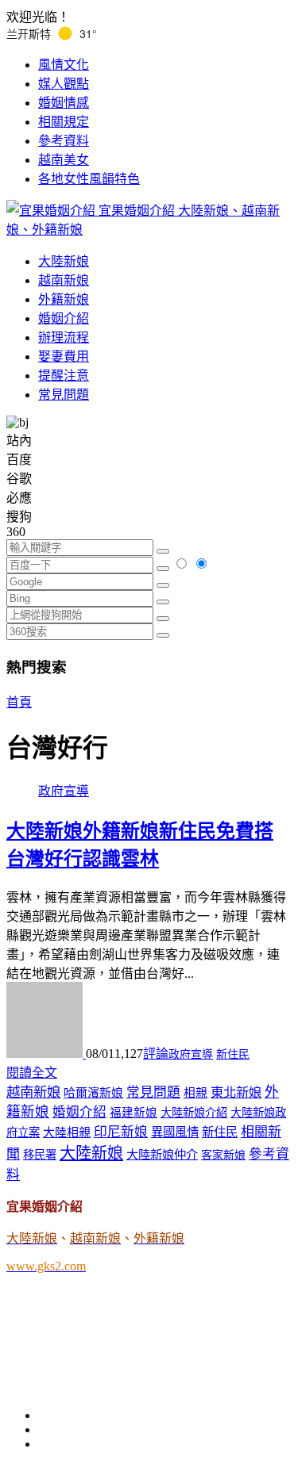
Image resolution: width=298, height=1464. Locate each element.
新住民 (233, 1054)
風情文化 (63, 64)
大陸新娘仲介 (162, 1154)
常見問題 (63, 394)
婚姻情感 (63, 102)
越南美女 (63, 160)
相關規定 (63, 121)
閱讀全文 (31, 1072)
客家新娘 (223, 1155)
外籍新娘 (63, 299)
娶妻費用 (63, 356)
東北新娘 (236, 1092)
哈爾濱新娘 (93, 1093)
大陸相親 (67, 1132)
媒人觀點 (63, 83)
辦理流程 (63, 337)
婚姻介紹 (63, 318)
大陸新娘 (63, 261)
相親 (195, 1093)
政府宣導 (63, 791)
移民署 (39, 1154)
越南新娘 (63, 280)
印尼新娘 (121, 1132)
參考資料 (63, 141)
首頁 (19, 702)
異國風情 (175, 1132)
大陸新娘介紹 (194, 1112)
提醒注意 (63, 375)
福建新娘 (133, 1112)
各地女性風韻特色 (89, 179)
